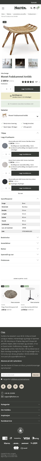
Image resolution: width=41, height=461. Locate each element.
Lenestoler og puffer (19, 14)
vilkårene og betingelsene (20, 379)
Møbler (9, 14)
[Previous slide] (5, 63)
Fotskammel (32, 14)
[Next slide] (35, 63)
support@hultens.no (17, 356)
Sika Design (5, 73)
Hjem (3, 14)
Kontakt (34, 2)
